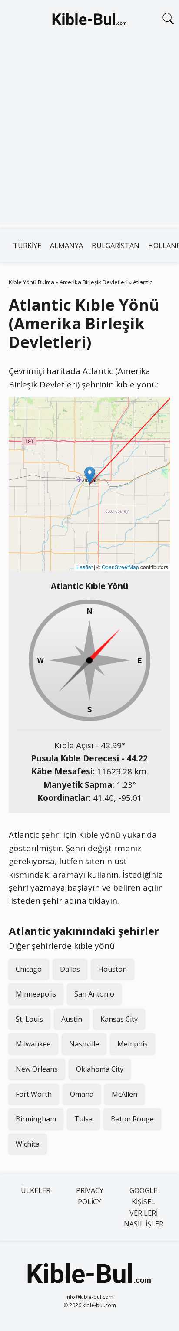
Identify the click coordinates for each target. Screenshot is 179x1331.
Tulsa (83, 1119)
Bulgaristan (115, 245)
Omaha (81, 1094)
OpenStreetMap (120, 566)
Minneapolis (36, 994)
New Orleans (37, 1069)
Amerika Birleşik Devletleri (94, 282)
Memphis (132, 1044)
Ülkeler (35, 1190)
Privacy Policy (89, 1196)
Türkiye (27, 245)
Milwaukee (33, 1044)
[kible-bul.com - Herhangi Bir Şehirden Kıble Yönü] (89, 21)
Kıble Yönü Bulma (31, 282)
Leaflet (84, 566)
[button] (89, 475)
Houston (112, 969)
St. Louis (29, 1019)
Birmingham (36, 1119)
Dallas (70, 969)
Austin (71, 1019)
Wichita (28, 1144)
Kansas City (119, 1019)
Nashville (84, 1044)
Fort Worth (34, 1094)
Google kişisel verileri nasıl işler (143, 1207)
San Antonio (94, 994)
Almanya (66, 245)
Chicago (29, 969)
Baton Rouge (132, 1119)
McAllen (124, 1094)
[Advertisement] (89, 135)
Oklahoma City (99, 1069)
